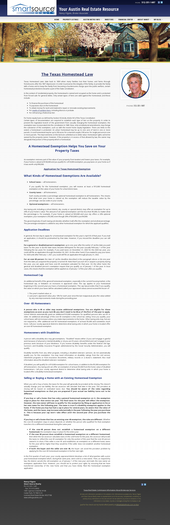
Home (56, 19)
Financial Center (125, 19)
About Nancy (143, 19)
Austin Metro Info (91, 19)
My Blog (157, 19)
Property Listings (70, 19)
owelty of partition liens (41, 110)
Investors (109, 19)
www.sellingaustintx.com (33, 497)
